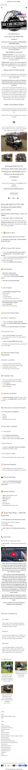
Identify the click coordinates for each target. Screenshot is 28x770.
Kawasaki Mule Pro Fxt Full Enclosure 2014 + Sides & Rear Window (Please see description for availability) (7, 698)
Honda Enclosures (5, 729)
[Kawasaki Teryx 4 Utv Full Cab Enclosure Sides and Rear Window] (21, 665)
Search (2, 714)
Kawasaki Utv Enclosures (7, 727)
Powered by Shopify (22, 763)
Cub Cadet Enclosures (6, 749)
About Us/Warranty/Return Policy (8, 716)
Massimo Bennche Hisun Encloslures (9, 742)
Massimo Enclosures (5, 739)
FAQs (2, 718)
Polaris (2, 731)
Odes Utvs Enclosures (6, 745)
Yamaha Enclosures (5, 726)
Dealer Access (4, 755)
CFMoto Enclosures (5, 750)
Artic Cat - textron (5, 734)
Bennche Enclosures (5, 747)
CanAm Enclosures (5, 732)
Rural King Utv (4, 744)
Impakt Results (19, 769)
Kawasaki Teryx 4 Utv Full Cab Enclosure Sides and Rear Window (21, 673)
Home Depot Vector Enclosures (8, 740)
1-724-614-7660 (3, 4)
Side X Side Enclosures (13, 763)
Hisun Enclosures (5, 737)
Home (2, 724)
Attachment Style (14, 186)
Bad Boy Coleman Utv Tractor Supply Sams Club (12, 735)
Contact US (3, 752)
